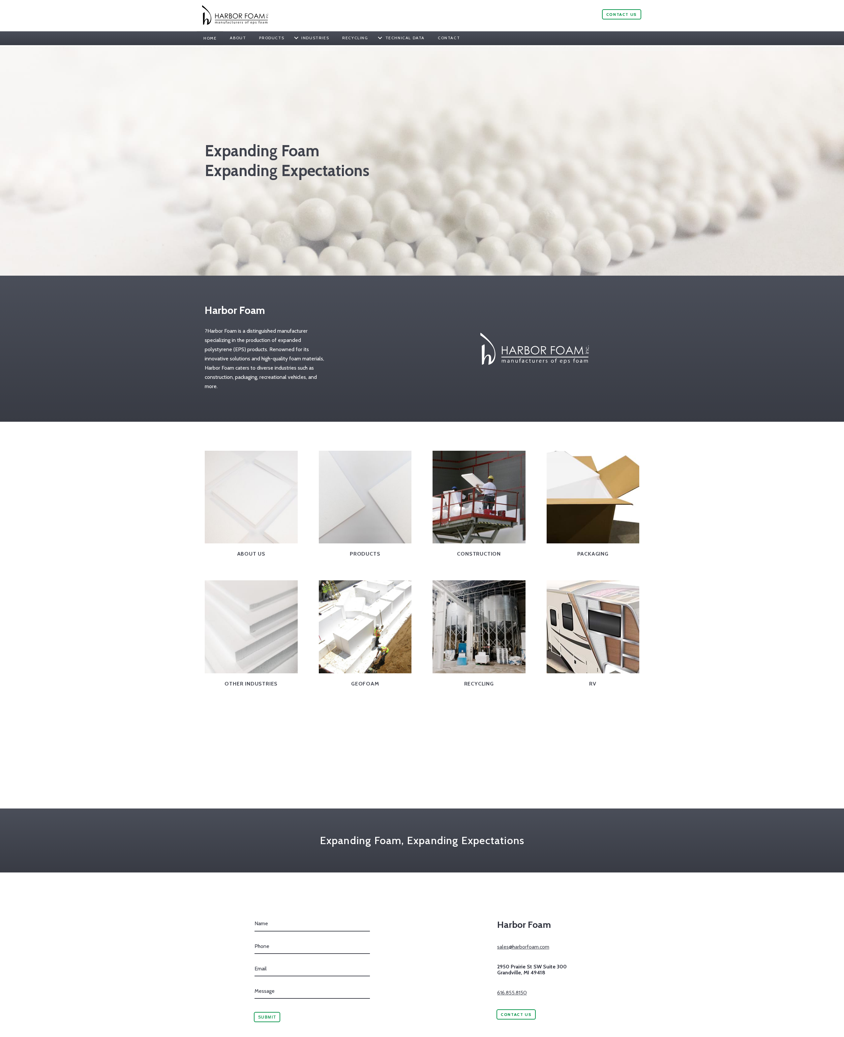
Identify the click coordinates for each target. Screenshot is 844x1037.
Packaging (593, 554)
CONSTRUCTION (479, 554)
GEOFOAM (365, 684)
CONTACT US (621, 14)
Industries (315, 37)
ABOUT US (251, 554)
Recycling (355, 37)
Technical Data (405, 37)
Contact (449, 37)
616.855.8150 (512, 993)
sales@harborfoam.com (523, 947)
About (238, 37)
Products (271, 37)
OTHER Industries (251, 684)
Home (210, 38)
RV (592, 684)
